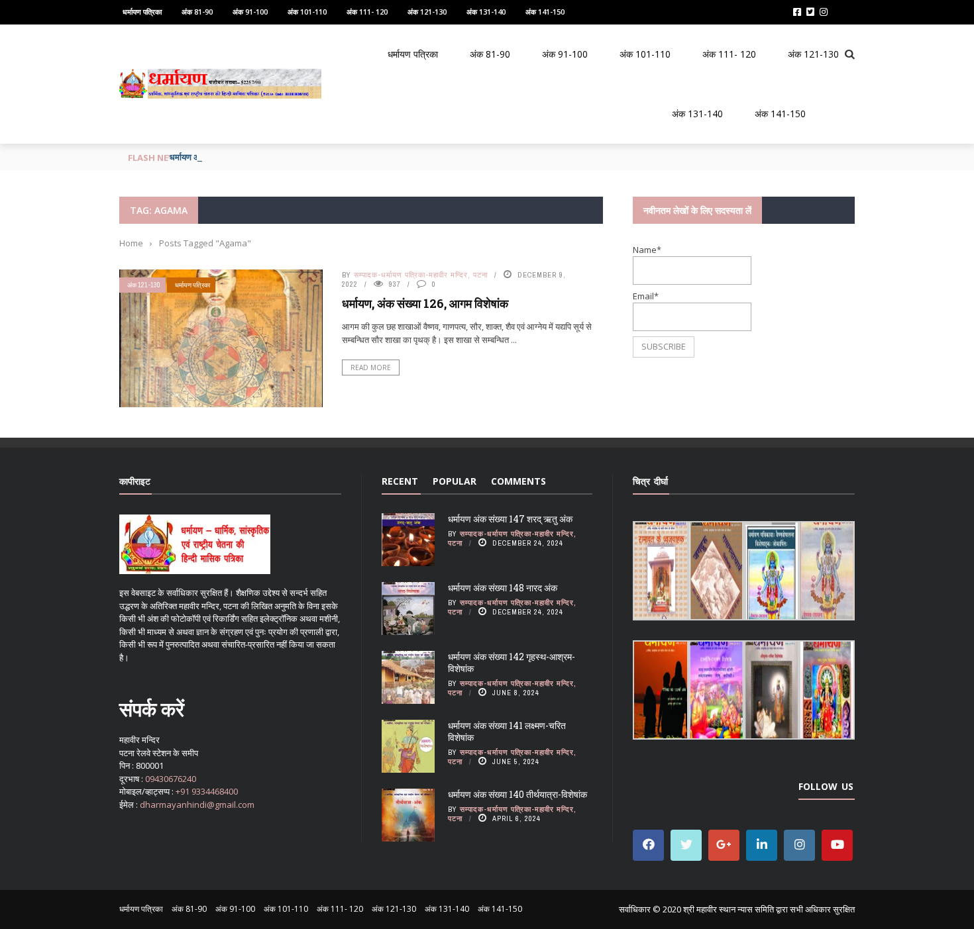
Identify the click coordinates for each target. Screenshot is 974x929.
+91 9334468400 (207, 791)
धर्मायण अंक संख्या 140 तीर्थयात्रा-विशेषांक (517, 794)
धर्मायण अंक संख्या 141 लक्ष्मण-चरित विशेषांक (507, 731)
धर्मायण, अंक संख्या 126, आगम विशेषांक (425, 303)
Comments (518, 481)
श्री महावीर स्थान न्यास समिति (728, 909)
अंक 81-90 (197, 12)
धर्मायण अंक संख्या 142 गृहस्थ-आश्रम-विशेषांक (511, 662)
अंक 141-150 (545, 12)
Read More (371, 367)
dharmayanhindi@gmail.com (197, 804)
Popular (454, 481)
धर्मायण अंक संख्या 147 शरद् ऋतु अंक (510, 519)
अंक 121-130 (427, 12)
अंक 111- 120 (367, 12)
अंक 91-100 (250, 12)
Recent (400, 481)
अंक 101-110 (307, 12)
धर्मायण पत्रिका (142, 12)
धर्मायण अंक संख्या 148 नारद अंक (502, 587)
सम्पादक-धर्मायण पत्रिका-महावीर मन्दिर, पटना (421, 274)
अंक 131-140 (486, 12)
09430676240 (170, 779)
